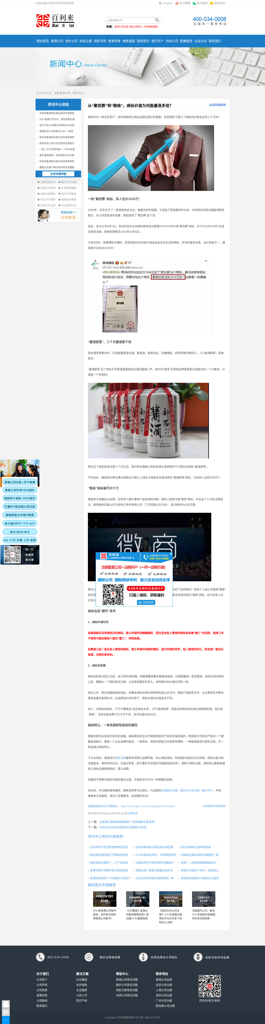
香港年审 (114, 41)
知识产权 (81, 1000)
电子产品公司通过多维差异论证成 (56, 125)
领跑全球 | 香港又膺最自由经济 (154, 870)
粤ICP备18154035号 (150, 1017)
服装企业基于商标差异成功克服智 (56, 167)
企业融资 (81, 990)
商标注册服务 (47, 193)
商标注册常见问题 (127, 990)
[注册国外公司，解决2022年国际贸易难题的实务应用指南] (203, 899)
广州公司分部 (164, 1000)
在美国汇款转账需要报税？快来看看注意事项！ (128, 821)
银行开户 (157, 41)
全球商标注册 (169, 790)
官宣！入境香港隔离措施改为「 (200, 862)
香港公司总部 (164, 979)
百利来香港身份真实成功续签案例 (56, 137)
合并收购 (81, 984)
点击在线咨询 (217, 104)
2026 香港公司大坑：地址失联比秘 (57, 119)
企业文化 (200, 41)
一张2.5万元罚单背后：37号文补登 (57, 149)
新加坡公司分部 (165, 1005)
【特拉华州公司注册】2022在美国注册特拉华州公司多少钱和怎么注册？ (170, 916)
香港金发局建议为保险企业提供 (200, 878)
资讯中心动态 (58, 105)
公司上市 (81, 995)
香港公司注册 (121, 26)
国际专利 (100, 41)
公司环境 (41, 984)
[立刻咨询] (134, 579)
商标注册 (86, 41)
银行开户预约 (47, 199)
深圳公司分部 (164, 995)
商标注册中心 (136, 26)
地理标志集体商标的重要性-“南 (199, 854)
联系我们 (215, 41)
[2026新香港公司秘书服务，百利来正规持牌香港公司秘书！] (104, 899)
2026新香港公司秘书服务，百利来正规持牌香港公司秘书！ (104, 914)
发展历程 (41, 995)
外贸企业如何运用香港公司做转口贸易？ (124, 827)
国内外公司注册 (189, 790)
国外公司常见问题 (127, 984)
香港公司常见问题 (127, 979)
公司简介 (41, 979)
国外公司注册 (68, 182)
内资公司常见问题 (127, 995)
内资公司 (172, 41)
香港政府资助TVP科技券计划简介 (110, 878)
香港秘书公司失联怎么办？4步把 (56, 131)
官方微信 (202, 3)
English (168, 3)
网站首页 (42, 41)
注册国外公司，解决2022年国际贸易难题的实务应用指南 (203, 914)
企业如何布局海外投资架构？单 (154, 878)
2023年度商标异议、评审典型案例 (155, 854)
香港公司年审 (47, 187)
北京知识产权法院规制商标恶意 (109, 847)
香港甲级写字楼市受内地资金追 (109, 870)
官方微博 (184, 3)
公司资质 (41, 990)
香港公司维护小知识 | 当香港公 (199, 870)
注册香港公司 (62, 93)
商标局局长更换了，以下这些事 (109, 862)
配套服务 (186, 41)
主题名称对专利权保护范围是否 (154, 862)
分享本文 (132, 813)
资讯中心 (78, 93)
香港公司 (57, 41)
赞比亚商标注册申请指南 (196, 847)
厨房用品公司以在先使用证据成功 (56, 143)
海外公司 (71, 41)
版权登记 (143, 41)
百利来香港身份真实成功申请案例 (56, 113)
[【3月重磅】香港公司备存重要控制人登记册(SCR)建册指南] (137, 899)
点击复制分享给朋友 (214, 806)
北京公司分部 (164, 984)
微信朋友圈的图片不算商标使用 (109, 854)
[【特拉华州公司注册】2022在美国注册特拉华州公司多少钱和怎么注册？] (170, 899)
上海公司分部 (164, 990)
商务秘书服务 (68, 199)
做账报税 (129, 41)
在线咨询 (219, 3)
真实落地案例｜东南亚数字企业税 (56, 155)
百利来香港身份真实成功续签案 (154, 847)
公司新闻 (41, 1000)
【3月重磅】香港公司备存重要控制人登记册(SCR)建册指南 (137, 914)
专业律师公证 (68, 205)
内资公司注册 (47, 205)
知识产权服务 (68, 193)
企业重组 (81, 979)
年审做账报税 (151, 26)
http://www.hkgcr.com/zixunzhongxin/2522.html (147, 806)
